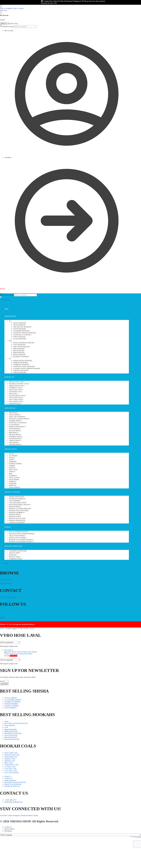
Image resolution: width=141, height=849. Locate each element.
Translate (138, 837)
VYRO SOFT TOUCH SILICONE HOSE (18, 654)
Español (2, 20)
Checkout (7, 157)
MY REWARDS (6, 583)
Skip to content (18, 8)
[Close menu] (1, 6)
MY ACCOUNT (6, 580)
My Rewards (4, 15)
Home (2, 628)
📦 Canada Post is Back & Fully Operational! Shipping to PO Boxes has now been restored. (63, 1)
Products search (8, 26)
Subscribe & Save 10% (39, 3)
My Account (8, 30)
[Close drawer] (1, 12)
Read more (13, 656)
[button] (2, 289)
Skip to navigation (6, 8)
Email (2, 681)
